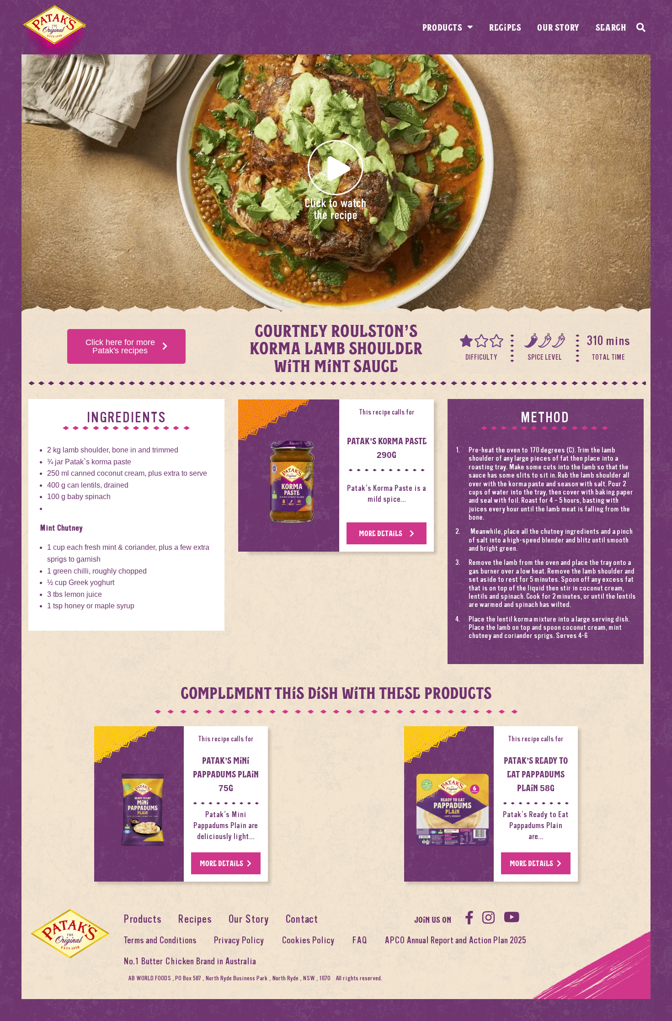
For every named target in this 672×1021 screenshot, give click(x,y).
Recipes (505, 26)
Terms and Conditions (160, 940)
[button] (336, 180)
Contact (301, 919)
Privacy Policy (239, 940)
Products (442, 26)
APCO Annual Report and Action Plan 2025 (455, 940)
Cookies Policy (308, 940)
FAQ (359, 940)
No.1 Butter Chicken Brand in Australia (189, 961)
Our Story (558, 26)
